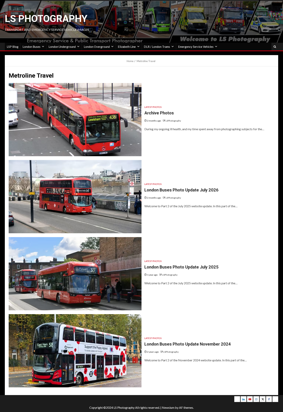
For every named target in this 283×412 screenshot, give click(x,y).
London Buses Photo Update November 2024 (187, 344)
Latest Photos (153, 107)
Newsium (168, 407)
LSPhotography (173, 120)
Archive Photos (159, 113)
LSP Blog (12, 46)
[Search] (274, 46)
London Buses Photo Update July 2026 (181, 190)
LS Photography (46, 18)
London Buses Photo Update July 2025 (181, 267)
